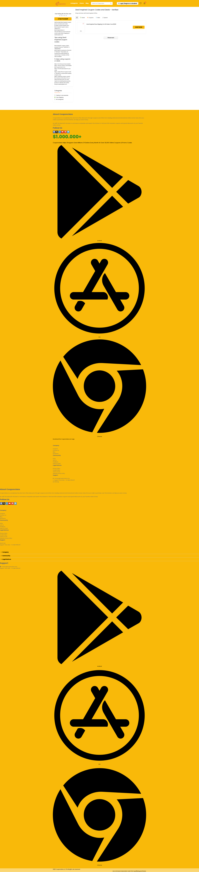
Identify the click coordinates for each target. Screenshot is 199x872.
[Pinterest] (65, 132)
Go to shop (63, 19)
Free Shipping (59, 97)
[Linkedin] (68, 132)
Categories (74, 3)
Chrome (99, 436)
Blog (87, 3)
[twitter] (57, 132)
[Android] (99, 237)
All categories (60, 99)
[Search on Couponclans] (111, 3)
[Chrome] (99, 433)
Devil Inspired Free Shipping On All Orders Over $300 (101, 24)
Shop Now (138, 27)
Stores (82, 3)
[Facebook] (54, 132)
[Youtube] (62, 132)
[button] (99, 552)
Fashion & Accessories (62, 95)
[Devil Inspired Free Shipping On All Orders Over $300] (81, 26)
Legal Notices (6, 559)
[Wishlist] (140, 3)
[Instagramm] (59, 132)
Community (6, 556)
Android (99, 240)
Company (5, 552)
